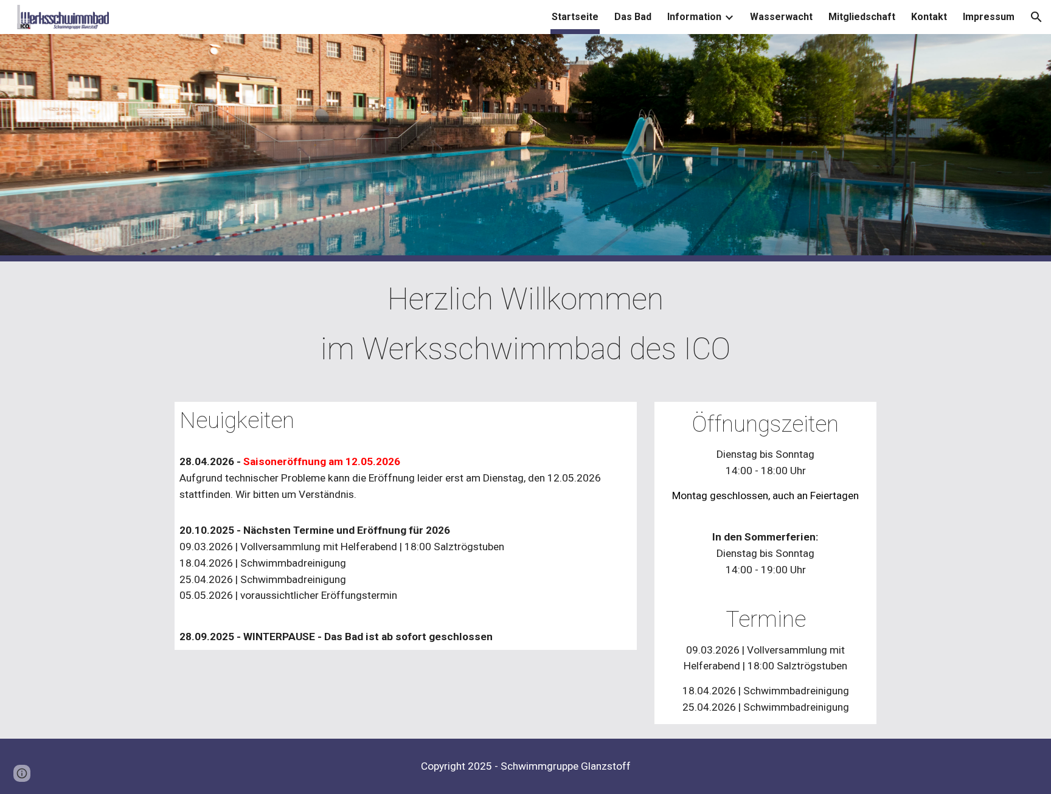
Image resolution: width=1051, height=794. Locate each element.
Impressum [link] (989, 16)
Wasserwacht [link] (781, 16)
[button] (1036, 17)
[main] (525, 324)
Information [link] (694, 16)
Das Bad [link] (632, 16)
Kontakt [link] (929, 16)
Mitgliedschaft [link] (861, 16)
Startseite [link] (575, 16)
